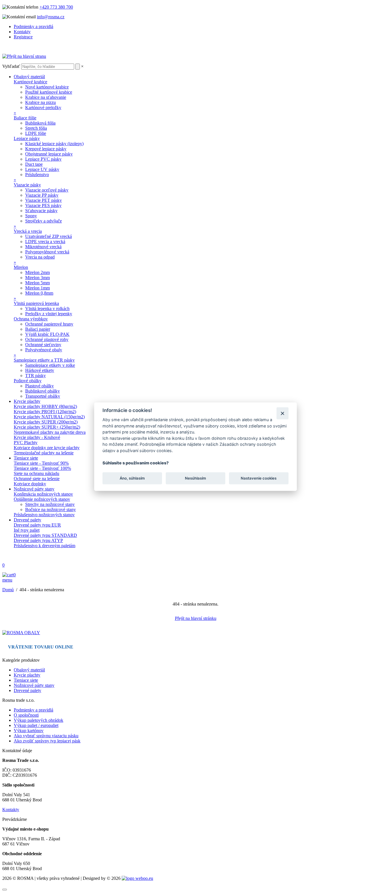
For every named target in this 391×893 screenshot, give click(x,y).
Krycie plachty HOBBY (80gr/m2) (45, 406)
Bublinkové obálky (42, 391)
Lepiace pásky (27, 138)
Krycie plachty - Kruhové (37, 437)
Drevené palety (27, 519)
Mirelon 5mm (37, 282)
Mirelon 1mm (37, 287)
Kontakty (22, 31)
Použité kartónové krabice (48, 92)
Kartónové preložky (43, 107)
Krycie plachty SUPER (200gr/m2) (46, 421)
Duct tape (34, 164)
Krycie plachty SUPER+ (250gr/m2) (47, 427)
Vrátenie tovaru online (40, 646)
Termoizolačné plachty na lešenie (44, 452)
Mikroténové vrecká (43, 246)
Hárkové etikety (39, 370)
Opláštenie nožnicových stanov (42, 499)
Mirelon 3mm (37, 277)
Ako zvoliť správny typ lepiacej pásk (47, 740)
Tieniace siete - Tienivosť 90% (41, 463)
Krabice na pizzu (40, 102)
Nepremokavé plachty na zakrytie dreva (50, 432)
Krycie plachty (27, 401)
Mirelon (21, 267)
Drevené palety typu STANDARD (45, 535)
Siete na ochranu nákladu (36, 473)
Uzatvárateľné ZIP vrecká (48, 236)
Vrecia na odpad (40, 257)
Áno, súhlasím (132, 478)
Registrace (23, 36)
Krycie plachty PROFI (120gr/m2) (45, 411)
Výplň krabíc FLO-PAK (47, 334)
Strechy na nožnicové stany (50, 504)
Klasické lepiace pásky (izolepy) (54, 143)
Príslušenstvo (37, 174)
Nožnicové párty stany (34, 488)
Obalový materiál (29, 76)
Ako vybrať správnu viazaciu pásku (46, 735)
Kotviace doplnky (30, 483)
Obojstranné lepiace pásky (49, 153)
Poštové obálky (28, 380)
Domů (8, 589)
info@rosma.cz (50, 16)
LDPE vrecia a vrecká (45, 241)
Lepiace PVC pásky (43, 159)
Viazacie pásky (27, 184)
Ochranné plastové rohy (46, 339)
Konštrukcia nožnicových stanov (43, 494)
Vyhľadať (11, 66)
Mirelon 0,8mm (39, 293)
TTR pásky (35, 375)
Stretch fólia (36, 128)
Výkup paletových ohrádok (38, 720)
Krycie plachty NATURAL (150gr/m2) (49, 416)
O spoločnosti (26, 715)
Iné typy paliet (27, 530)
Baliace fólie (25, 117)
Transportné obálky (42, 396)
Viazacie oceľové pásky (46, 190)
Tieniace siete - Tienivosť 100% (42, 468)
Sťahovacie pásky (41, 210)
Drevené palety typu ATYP (38, 540)
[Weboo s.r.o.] (137, 878)
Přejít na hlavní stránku (195, 618)
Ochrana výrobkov (31, 318)
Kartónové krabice (30, 81)
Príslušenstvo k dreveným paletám (44, 545)
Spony (31, 215)
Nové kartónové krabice (47, 86)
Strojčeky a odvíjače (43, 220)
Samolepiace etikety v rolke (50, 365)
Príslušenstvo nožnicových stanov (44, 514)
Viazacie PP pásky (41, 195)
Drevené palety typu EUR (37, 525)
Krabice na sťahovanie (45, 97)
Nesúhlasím (195, 478)
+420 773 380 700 (56, 7)
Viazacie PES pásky (43, 205)
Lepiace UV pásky (42, 169)
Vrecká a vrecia (28, 231)
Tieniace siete (26, 458)
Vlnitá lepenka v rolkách (47, 308)
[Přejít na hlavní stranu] (24, 56)
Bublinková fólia (40, 123)
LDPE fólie (35, 133)
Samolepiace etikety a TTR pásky (44, 360)
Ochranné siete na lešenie (37, 478)
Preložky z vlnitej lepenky (48, 313)
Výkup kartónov (29, 730)
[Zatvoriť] (282, 413)
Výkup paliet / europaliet (36, 725)
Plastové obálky (39, 385)
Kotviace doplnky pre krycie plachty (47, 447)
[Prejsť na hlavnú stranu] (21, 632)
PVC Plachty (25, 442)
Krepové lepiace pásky (45, 148)
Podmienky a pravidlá (33, 26)
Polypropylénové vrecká (47, 251)
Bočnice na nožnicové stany (50, 509)
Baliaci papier (37, 329)
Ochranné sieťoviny (43, 344)
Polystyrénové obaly (43, 349)
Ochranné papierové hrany (49, 324)
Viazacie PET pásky (43, 200)
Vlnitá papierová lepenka (36, 303)
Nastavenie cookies (259, 478)
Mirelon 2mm (37, 272)
